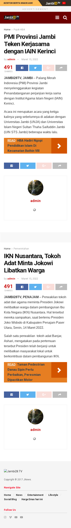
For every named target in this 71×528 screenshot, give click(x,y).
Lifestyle (53, 495)
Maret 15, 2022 (29, 59)
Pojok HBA (19, 29)
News (19, 495)
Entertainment (35, 495)
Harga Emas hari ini (32, 499)
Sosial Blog (10, 499)
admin (11, 59)
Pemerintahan (21, 248)
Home (7, 29)
